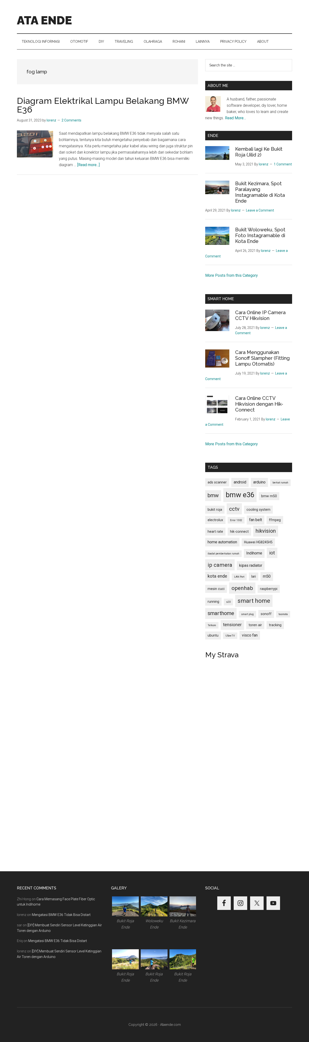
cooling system (258, 509)
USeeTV (230, 635)
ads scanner (217, 482)
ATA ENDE (44, 20)
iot (272, 553)
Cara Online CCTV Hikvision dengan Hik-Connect (259, 404)
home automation (222, 542)
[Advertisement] (107, 223)
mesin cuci (216, 589)
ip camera (220, 565)
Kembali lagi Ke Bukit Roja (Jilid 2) (258, 152)
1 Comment (283, 164)
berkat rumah (280, 482)
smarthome (221, 613)
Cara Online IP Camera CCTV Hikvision (260, 315)
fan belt (255, 519)
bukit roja (215, 509)
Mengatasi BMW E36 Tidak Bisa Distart (61, 915)
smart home (254, 600)
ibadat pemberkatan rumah (223, 553)
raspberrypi (268, 589)
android (240, 482)
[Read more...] (88, 165)
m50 (267, 576)
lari (253, 576)
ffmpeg (275, 520)
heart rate (215, 531)
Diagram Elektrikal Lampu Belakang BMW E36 (103, 105)
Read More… (235, 118)
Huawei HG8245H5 (258, 542)
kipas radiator (250, 565)
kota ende (217, 576)
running (213, 601)
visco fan (250, 635)
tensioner (232, 624)
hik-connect (239, 531)
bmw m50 (269, 496)
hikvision (266, 531)
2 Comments (71, 120)
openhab (242, 588)
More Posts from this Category (231, 275)
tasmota (283, 614)
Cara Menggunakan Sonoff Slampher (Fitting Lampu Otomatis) (262, 358)
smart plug (247, 614)
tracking (275, 625)
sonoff (266, 614)
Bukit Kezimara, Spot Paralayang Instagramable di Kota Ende (260, 192)
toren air (255, 625)
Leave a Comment (260, 210)
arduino (259, 482)
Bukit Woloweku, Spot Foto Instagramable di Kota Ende (260, 235)
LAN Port (239, 576)
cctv (234, 509)
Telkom (212, 625)
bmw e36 (240, 495)
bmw (213, 495)
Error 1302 (236, 520)
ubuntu (213, 635)
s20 (228, 601)
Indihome (254, 553)
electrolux (215, 520)
